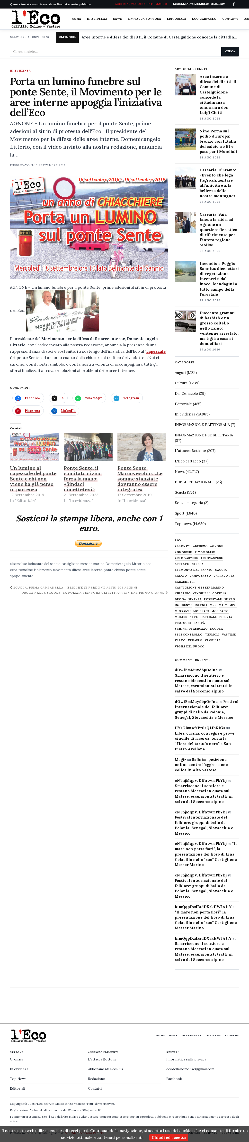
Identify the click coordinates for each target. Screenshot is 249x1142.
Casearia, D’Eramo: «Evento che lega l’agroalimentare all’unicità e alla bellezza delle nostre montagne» (218, 182)
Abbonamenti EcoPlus (105, 1069)
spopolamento (22, 576)
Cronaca (16, 1059)
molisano (220, 611)
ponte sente (136, 570)
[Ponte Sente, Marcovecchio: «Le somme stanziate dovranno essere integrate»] (141, 447)
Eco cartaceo (204, 18)
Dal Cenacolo (186, 393)
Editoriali (17, 1088)
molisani (201, 611)
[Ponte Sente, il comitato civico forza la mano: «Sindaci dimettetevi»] (88, 447)
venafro (195, 640)
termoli (212, 634)
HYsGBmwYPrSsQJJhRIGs (200, 728)
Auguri (180, 372)
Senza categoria (189, 502)
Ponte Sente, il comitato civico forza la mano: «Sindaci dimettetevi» (83, 478)
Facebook (174, 1079)
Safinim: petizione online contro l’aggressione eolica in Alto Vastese (201, 765)
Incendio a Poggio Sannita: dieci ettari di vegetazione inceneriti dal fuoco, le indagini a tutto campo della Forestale (219, 279)
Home (76, 18)
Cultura (181, 383)
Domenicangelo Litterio (125, 564)
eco (148, 564)
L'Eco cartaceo (188, 461)
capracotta (223, 575)
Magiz (180, 759)
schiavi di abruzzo (191, 628)
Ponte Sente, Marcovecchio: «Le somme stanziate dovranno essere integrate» (139, 478)
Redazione (96, 1079)
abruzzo (200, 546)
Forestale (213, 599)
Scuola (180, 492)
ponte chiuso (114, 570)
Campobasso (200, 575)
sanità (199, 623)
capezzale (156, 351)
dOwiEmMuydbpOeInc (196, 670)
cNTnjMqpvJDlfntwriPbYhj (201, 780)
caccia (221, 569)
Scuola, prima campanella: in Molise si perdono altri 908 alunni (74, 587)
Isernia (201, 605)
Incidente (183, 605)
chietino (183, 593)
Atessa (198, 564)
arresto (182, 564)
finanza (195, 599)
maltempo (228, 605)
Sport (180, 513)
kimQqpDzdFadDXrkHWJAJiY (203, 906)
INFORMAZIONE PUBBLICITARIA (204, 435)
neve (194, 617)
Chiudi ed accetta (169, 1137)
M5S (213, 605)
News (117, 18)
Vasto (180, 640)
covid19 (219, 593)
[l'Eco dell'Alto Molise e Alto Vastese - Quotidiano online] (36, 18)
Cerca (230, 51)
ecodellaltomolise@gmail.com (190, 1069)
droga (180, 599)
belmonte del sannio (44, 564)
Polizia (225, 617)
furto (229, 599)
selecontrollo (189, 634)
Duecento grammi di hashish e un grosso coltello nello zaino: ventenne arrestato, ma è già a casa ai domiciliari (219, 328)
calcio (181, 575)
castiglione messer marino (83, 564)
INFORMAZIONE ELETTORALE (202, 424)
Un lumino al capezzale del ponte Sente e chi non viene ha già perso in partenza (33, 478)
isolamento (43, 570)
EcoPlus (232, 1035)
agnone (216, 546)
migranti (183, 611)
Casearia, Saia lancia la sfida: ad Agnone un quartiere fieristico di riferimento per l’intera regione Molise (218, 230)
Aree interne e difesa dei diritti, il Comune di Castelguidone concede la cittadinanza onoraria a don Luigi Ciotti (160, 37)
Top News (213, 1035)
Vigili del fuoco (190, 646)
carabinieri (185, 581)
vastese (229, 634)
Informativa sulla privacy (186, 1059)
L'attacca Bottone (144, 18)
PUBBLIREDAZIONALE (195, 482)
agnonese (183, 552)
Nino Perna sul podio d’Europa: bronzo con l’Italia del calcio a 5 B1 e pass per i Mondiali (218, 141)
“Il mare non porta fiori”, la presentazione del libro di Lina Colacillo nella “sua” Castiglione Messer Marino (206, 854)
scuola (216, 628)
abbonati (183, 546)
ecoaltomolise (21, 570)
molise (181, 617)
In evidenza (97, 18)
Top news (183, 523)
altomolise (18, 564)
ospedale (208, 617)
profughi (183, 623)
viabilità (213, 640)
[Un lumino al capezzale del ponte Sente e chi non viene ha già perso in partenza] (34, 447)
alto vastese (186, 558)
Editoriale (176, 18)
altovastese (212, 558)
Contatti (230, 18)
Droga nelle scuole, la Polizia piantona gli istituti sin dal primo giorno (93, 592)
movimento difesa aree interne (78, 570)
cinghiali (201, 593)
